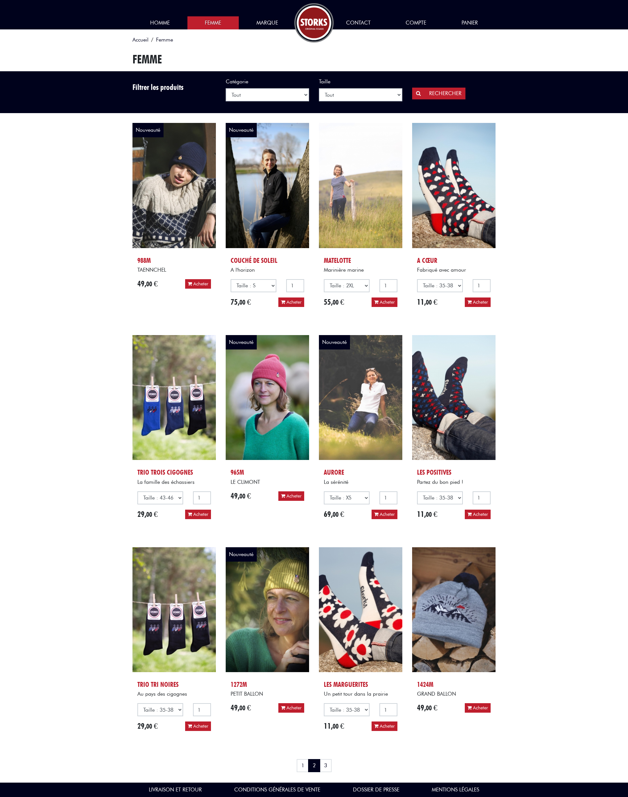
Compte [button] (416, 23)
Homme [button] (160, 23)
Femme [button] (213, 23)
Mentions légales (455, 790)
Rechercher (444, 93)
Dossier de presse (376, 790)
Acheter (200, 284)
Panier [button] (470, 23)
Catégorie (237, 81)
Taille (324, 81)
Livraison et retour (175, 790)
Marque (267, 23)
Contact (358, 23)
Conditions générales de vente (277, 790)
